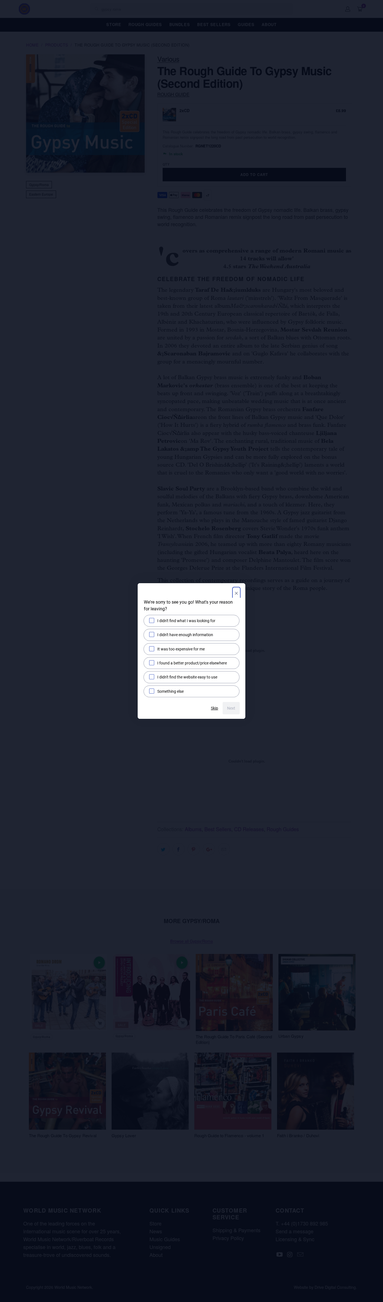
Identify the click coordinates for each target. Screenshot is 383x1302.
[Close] (236, 594)
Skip (214, 708)
